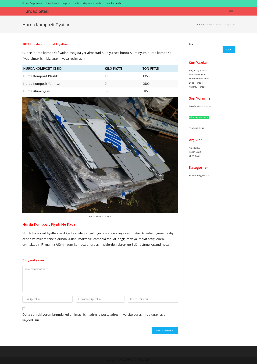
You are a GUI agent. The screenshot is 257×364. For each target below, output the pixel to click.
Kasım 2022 (195, 151)
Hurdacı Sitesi (35, 11)
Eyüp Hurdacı (196, 82)
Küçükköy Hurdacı (198, 70)
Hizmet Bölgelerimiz (32, 3)
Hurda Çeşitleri (52, 3)
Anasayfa (201, 24)
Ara (191, 44)
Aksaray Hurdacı (197, 86)
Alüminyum (64, 244)
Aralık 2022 (194, 147)
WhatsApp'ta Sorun (199, 117)
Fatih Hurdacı (205, 106)
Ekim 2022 (194, 155)
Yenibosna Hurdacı (199, 78)
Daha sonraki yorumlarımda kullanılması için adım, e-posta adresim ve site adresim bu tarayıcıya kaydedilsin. (93, 317)
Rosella (192, 106)
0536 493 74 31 (196, 128)
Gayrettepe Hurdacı (92, 3)
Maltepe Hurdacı (197, 74)
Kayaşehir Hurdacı (72, 3)
